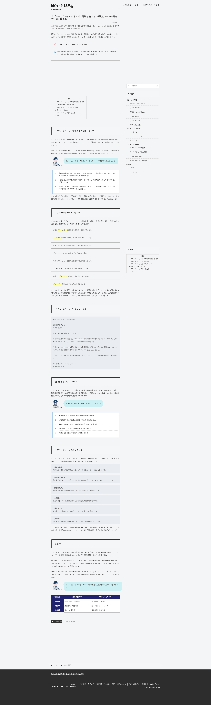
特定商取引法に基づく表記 (105, 684)
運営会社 (145, 684)
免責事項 (82, 684)
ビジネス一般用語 (70, 621)
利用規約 (91, 684)
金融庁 (68, 674)
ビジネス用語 (58, 621)
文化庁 (73, 674)
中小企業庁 (80, 674)
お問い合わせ (154, 684)
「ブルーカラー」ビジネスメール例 (66, 107)
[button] (157, 85)
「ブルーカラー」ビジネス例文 (65, 104)
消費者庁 (62, 674)
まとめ (57, 116)
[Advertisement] (85, 77)
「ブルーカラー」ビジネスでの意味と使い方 (69, 102)
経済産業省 (55, 674)
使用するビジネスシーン (63, 110)
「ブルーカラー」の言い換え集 (65, 113)
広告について (121, 684)
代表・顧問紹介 (134, 684)
